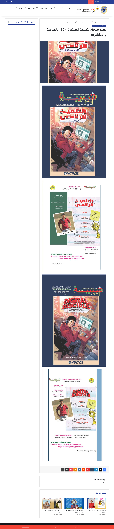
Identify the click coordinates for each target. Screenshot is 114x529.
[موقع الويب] (103, 483)
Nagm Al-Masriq (99, 480)
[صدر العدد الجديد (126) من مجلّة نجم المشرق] (96, 503)
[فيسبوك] (104, 469)
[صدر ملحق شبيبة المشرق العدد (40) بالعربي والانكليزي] (74, 503)
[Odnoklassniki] (75, 469)
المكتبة (15, 8)
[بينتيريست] (88, 469)
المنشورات (23, 8)
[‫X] (100, 469)
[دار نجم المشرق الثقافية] (91, 10)
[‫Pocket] (71, 469)
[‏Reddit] (83, 469)
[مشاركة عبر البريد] (67, 469)
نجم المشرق (54, 8)
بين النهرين (44, 8)
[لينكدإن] (96, 469)
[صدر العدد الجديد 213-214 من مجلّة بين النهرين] (52, 503)
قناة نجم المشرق (33, 8)
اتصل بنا (8, 8)
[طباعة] (62, 469)
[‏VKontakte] (79, 469)
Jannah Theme (25, 527)
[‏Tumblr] (92, 469)
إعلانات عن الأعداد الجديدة (94, 22)
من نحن (62, 8)
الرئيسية (69, 8)
